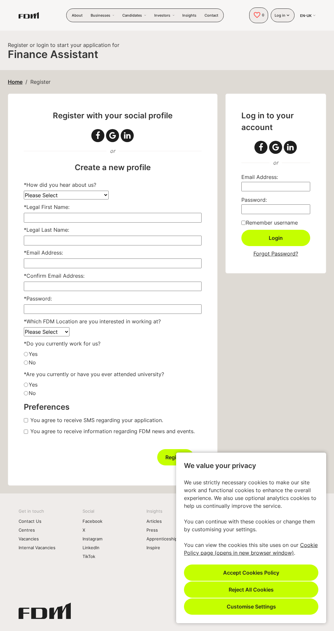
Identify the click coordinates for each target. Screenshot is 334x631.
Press (152, 530)
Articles (154, 521)
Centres (27, 530)
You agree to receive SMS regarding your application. (96, 420)
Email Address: (43, 252)
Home (15, 81)
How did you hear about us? (60, 184)
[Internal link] (45, 613)
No (32, 362)
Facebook (92, 521)
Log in (280, 15)
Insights (189, 15)
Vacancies (29, 539)
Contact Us (30, 521)
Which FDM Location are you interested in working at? (92, 321)
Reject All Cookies (251, 589)
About (77, 15)
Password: (38, 298)
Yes (33, 354)
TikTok (89, 556)
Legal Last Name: (46, 229)
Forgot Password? (275, 253)
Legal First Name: (46, 207)
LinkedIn (91, 547)
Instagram (92, 539)
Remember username (272, 222)
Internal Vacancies (37, 547)
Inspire (153, 547)
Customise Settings (251, 606)
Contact (211, 15)
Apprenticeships (163, 539)
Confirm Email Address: (54, 275)
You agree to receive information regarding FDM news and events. (112, 431)
